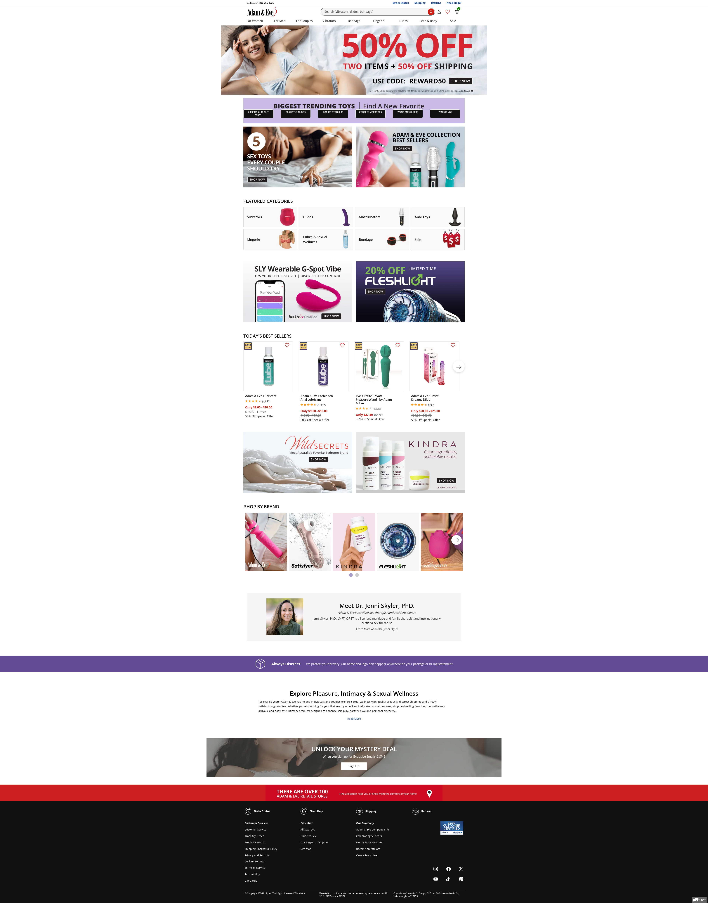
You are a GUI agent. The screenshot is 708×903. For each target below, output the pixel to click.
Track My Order (254, 836)
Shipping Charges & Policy (261, 849)
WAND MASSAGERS (408, 112)
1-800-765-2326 (265, 2)
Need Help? (454, 3)
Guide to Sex (308, 836)
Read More (354, 718)
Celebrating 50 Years (369, 836)
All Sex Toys (308, 829)
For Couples (304, 21)
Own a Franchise (366, 855)
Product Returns (255, 842)
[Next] (456, 540)
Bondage (354, 21)
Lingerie (378, 21)
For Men (279, 21)
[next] (459, 366)
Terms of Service (255, 867)
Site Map (306, 849)
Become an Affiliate (368, 849)
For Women (255, 21)
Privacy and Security (257, 855)
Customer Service (255, 829)
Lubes (403, 21)
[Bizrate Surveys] (458, 833)
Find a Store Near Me (369, 842)
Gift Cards (251, 880)
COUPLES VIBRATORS (370, 112)
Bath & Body (428, 21)
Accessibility (252, 874)
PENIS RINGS (445, 112)
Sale (453, 21)
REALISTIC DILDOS (296, 112)
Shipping (420, 3)
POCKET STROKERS (333, 112)
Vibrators (329, 21)
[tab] (351, 575)
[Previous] (251, 540)
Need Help (316, 811)
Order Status (401, 3)
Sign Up (354, 766)
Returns (436, 3)
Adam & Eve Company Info (372, 829)
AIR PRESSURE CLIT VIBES (258, 114)
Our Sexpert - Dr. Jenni (315, 842)
